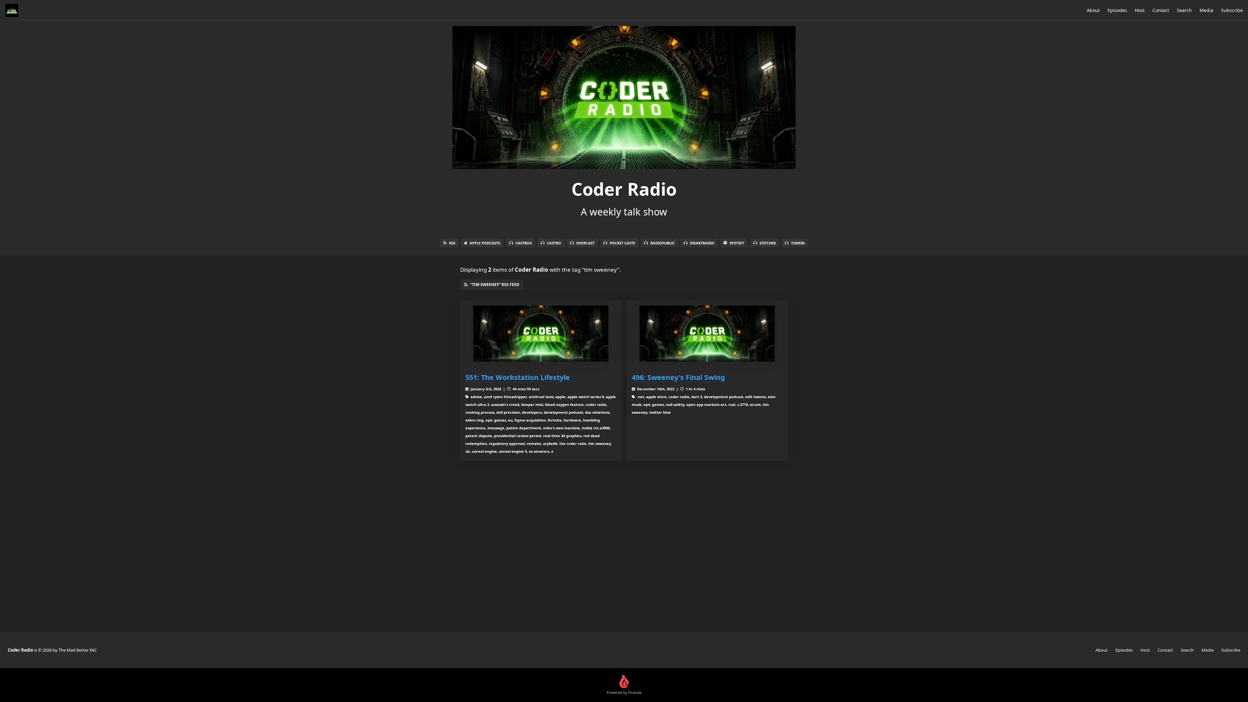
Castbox (523, 242)
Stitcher (768, 242)
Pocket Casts (622, 242)
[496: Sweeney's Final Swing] (707, 334)
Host (1140, 10)
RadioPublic (662, 242)
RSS (452, 242)
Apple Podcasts (485, 242)
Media (1206, 10)
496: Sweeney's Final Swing (678, 377)
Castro (554, 242)
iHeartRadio (702, 242)
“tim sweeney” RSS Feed (494, 284)
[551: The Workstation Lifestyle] (540, 334)
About (1093, 10)
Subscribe (1232, 10)
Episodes (1117, 10)
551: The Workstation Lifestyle (517, 377)
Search (1184, 10)
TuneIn (798, 242)
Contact (1160, 10)
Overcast (585, 242)
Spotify (737, 242)
